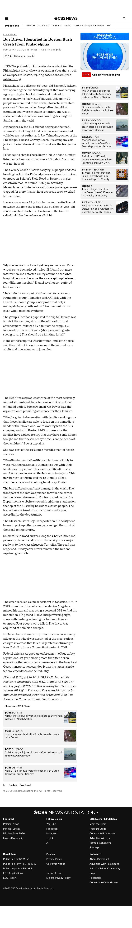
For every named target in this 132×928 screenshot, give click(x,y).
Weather (43, 25)
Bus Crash (25, 785)
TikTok (49, 838)
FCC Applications (13, 873)
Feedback (95, 878)
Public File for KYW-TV (16, 859)
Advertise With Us (100, 838)
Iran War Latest (11, 829)
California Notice (55, 864)
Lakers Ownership (13, 838)
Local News (10, 34)
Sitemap (94, 847)
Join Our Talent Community (105, 868)
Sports (56, 25)
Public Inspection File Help (18, 868)
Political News (11, 824)
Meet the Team (98, 824)
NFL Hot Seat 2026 (14, 833)
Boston (13, 785)
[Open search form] (124, 18)
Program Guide (98, 829)
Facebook (51, 829)
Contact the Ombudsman (104, 882)
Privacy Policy (54, 859)
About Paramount (99, 859)
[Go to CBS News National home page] (66, 18)
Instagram (51, 833)
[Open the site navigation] (25, 18)
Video (68, 25)
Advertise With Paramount (104, 864)
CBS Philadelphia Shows (89, 25)
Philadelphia (12, 25)
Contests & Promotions (102, 833)
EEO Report (9, 878)
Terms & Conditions (100, 843)
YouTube (51, 824)
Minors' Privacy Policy (58, 878)
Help (92, 873)
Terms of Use (53, 873)
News (29, 25)
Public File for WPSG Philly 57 (19, 864)
